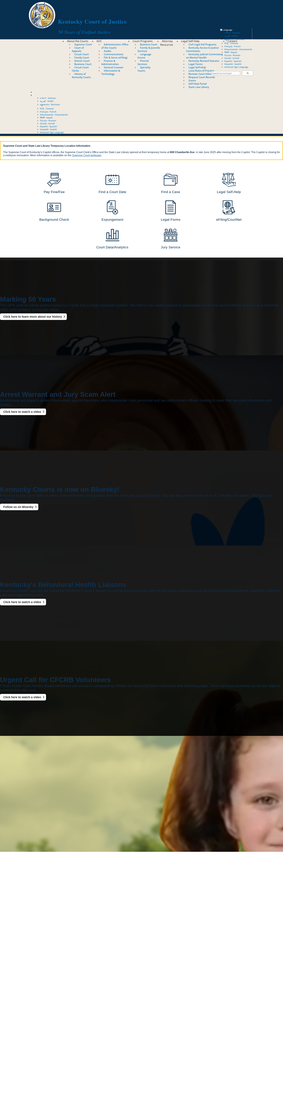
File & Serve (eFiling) (115, 57)
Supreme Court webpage (86, 155)
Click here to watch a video (22, 411)
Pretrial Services (143, 62)
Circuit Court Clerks (80, 69)
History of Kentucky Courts (81, 75)
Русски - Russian (232, 55)
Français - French (232, 46)
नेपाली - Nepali (230, 52)
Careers (232, 41)
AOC (99, 41)
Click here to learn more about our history (32, 316)
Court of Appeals (78, 49)
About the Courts (77, 41)
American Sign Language (236, 66)
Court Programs (143, 41)
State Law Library (199, 87)
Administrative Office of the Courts (115, 46)
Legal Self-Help (190, 41)
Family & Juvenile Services (149, 49)
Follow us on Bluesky (18, 507)
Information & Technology (110, 72)
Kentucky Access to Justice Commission (202, 49)
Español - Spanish (232, 61)
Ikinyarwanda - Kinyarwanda (238, 49)
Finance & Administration (110, 62)
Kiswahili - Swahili (232, 64)
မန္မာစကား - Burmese (50, 104)
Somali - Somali (231, 58)
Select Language (41, 95)
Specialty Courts (144, 69)
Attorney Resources (166, 43)
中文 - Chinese (47, 108)
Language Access (144, 56)
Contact (37, 92)
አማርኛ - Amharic (232, 32)
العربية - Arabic (231, 35)
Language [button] (227, 29)
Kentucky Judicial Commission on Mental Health (204, 56)
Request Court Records (202, 77)
